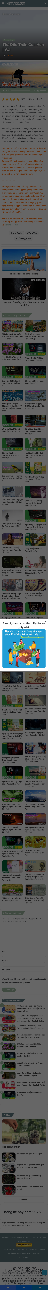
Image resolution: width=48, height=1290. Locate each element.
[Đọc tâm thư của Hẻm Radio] (24, 667)
